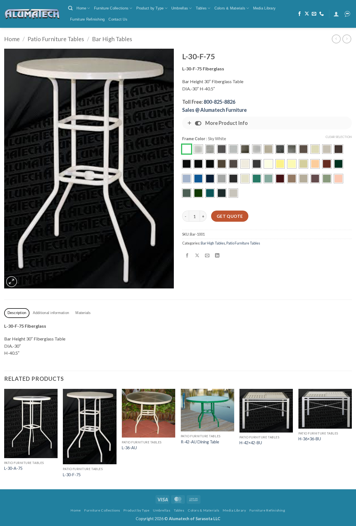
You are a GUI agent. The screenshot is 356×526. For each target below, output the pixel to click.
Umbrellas (179, 8)
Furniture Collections (111, 8)
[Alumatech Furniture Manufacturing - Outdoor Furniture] (32, 14)
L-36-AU (129, 447)
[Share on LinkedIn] (217, 255)
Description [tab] (17, 313)
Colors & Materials (230, 8)
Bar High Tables (112, 38)
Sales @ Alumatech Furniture (214, 110)
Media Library (264, 8)
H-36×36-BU (309, 438)
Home (81, 8)
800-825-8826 (219, 102)
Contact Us (117, 19)
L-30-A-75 (13, 468)
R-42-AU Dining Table (200, 441)
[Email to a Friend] (207, 255)
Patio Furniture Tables (56, 38)
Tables (201, 8)
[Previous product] (346, 38)
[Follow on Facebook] (299, 13)
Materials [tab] (83, 313)
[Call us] (321, 13)
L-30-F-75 (72, 474)
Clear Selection (338, 137)
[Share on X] (197, 255)
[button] (70, 8)
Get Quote (230, 216)
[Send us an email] (314, 13)
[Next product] (336, 38)
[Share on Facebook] (187, 255)
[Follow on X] (307, 13)
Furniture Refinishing (87, 19)
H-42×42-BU (250, 442)
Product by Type (150, 8)
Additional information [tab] (51, 313)
